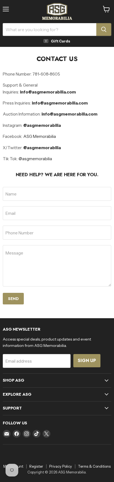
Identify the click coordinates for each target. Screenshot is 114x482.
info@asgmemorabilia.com (48, 92)
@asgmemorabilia (42, 147)
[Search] (103, 29)
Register (36, 466)
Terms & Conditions (94, 466)
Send (13, 298)
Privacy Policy (60, 466)
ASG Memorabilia (39, 136)
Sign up (87, 360)
